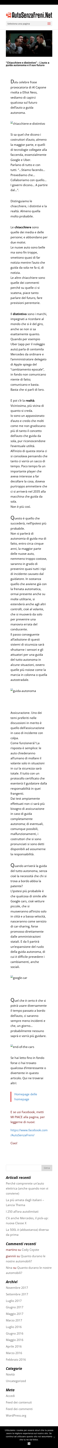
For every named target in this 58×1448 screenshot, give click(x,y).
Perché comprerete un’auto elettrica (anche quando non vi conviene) (27, 1188)
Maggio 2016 (14, 1340)
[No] (54, 1437)
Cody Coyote (30, 1250)
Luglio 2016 (14, 1327)
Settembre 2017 (17, 1294)
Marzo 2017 (14, 1320)
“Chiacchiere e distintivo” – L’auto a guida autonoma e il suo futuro (27, 64)
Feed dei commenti (19, 1409)
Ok (29, 1443)
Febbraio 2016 (16, 1360)
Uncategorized (16, 1381)
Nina (9, 1268)
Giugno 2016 (14, 1333)
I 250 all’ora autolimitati (22, 1212)
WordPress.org (16, 1415)
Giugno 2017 (14, 1307)
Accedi (10, 1396)
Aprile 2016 (14, 1346)
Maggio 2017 (14, 1314)
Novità (10, 1374)
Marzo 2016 (14, 1353)
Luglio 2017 (14, 1301)
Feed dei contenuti (19, 1402)
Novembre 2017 (17, 1288)
